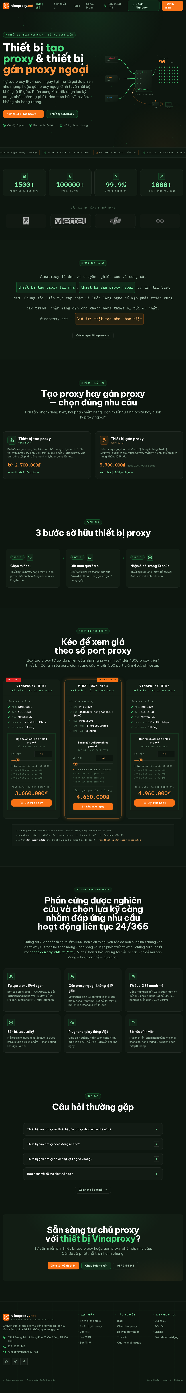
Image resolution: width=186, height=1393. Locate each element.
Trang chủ (39, 5)
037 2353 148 (114, 5)
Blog (77, 5)
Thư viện (121, 1337)
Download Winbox (127, 1331)
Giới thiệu (159, 1321)
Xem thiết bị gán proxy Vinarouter (120, 839)
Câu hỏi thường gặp (128, 1342)
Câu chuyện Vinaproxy (91, 335)
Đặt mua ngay (34, 803)
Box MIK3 (84, 1337)
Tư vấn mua (169, 5)
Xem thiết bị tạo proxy (21, 114)
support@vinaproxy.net (23, 1352)
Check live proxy (126, 1326)
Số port (16, 754)
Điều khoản (153, 1380)
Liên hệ (158, 1331)
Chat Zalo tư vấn (96, 1265)
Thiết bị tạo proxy (90, 1321)
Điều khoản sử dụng (165, 1337)
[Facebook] (24, 1361)
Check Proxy (90, 5)
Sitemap (178, 1380)
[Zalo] (6, 1361)
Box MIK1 (84, 1331)
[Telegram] (15, 1361)
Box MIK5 (84, 1342)
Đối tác (158, 1326)
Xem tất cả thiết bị (63, 1265)
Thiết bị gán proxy (62, 114)
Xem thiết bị (60, 5)
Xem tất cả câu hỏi (91, 1189)
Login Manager (142, 5)
